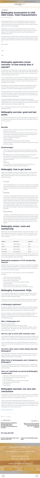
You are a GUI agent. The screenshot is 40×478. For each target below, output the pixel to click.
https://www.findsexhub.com (7, 409)
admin (2, 17)
